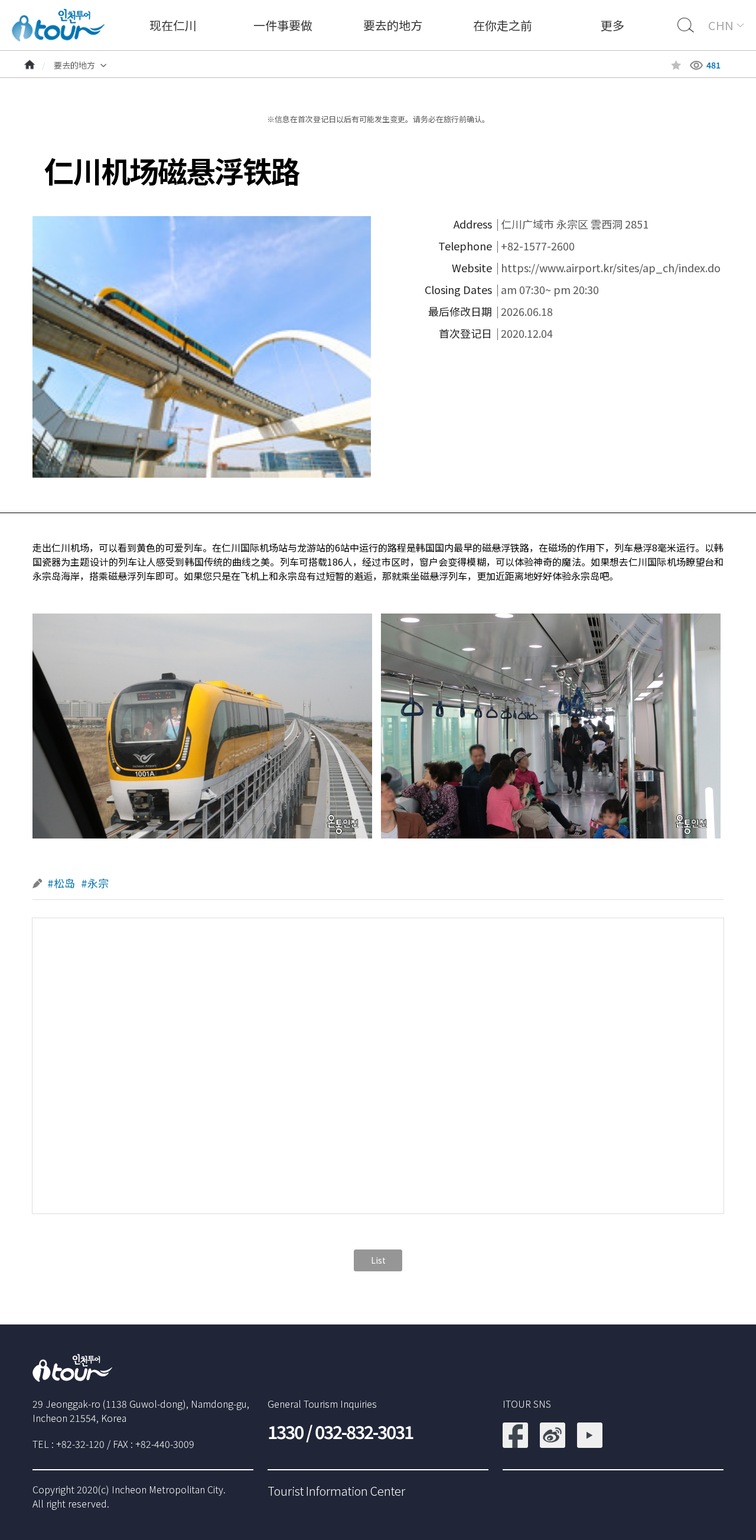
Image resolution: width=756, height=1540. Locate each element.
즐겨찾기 (676, 65)
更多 (612, 25)
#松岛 (61, 883)
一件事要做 (282, 25)
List (378, 1260)
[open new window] (515, 1429)
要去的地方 (392, 25)
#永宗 (95, 883)
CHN (721, 25)
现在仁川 (173, 25)
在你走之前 (502, 25)
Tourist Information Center (336, 1490)
